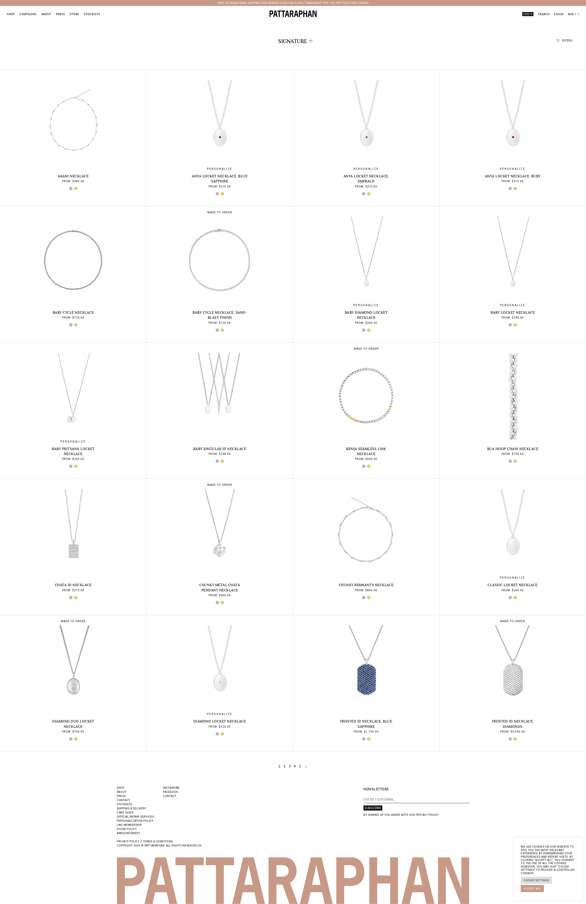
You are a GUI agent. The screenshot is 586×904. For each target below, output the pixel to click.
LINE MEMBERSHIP (129, 825)
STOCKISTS (124, 804)
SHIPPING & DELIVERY (131, 808)
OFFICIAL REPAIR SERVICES (135, 816)
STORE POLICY (127, 829)
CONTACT (123, 800)
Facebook (170, 792)
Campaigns (28, 14)
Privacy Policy (128, 841)
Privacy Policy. (427, 814)
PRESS (121, 796)
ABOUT (122, 792)
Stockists (92, 14)
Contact (169, 796)
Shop (11, 14)
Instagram (171, 787)
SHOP (120, 787)
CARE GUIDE (125, 812)
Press (60, 14)
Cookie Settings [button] (536, 880)
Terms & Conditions (158, 841)
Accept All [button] (532, 888)
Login (559, 14)
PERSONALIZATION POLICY (135, 820)
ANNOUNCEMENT (128, 833)
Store (74, 14)
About (46, 14)
